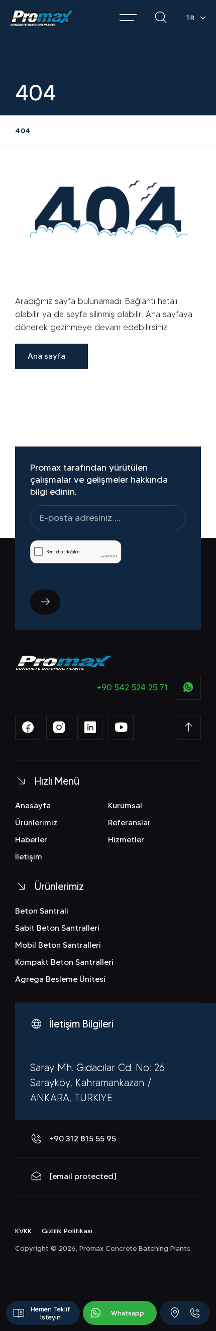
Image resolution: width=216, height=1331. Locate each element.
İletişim (28, 856)
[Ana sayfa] (43, 18)
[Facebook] (27, 727)
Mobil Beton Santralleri (58, 945)
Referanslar (129, 822)
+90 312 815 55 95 (83, 1138)
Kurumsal (125, 805)
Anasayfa (33, 805)
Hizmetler (126, 839)
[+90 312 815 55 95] (195, 1313)
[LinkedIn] (89, 727)
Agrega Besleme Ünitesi (60, 979)
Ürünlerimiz (36, 822)
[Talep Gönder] (45, 602)
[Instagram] (58, 727)
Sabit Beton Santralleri (57, 928)
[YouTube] (121, 727)
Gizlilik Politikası (67, 1230)
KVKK (23, 1230)
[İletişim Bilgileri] (175, 1313)
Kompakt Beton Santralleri (64, 962)
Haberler (31, 839)
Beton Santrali (41, 911)
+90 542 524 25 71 (132, 687)
